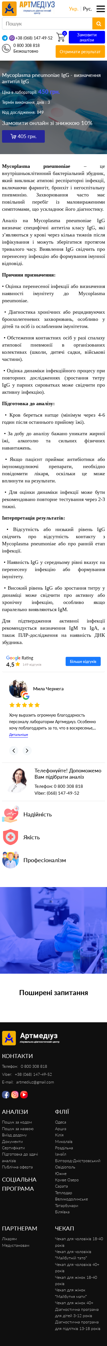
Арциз (60, 1128)
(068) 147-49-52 (63, 793)
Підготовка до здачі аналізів (20, 1157)
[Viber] (12, 38)
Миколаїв (63, 1141)
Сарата (61, 1186)
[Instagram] (15, 1094)
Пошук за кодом (17, 1122)
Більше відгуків (83, 661)
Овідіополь (65, 1166)
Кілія (59, 1134)
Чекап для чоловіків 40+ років (77, 1267)
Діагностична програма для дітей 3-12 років (77, 1312)
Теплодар (63, 1192)
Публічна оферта (17, 1166)
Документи (12, 1141)
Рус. (87, 9)
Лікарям (9, 1238)
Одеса (60, 1122)
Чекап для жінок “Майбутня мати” (71, 1293)
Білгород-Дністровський (77, 1160)
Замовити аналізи (87, 37)
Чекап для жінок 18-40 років (76, 1280)
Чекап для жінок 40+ (74, 1302)
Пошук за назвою (18, 1128)
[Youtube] (24, 1094)
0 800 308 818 (26, 45)
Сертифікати (13, 1147)
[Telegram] (5, 38)
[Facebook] (5, 1094)
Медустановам (15, 1245)
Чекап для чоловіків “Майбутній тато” (73, 1254)
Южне (60, 1173)
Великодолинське (71, 1198)
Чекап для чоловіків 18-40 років (79, 1241)
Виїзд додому (14, 1134)
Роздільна (64, 1147)
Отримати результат (80, 51)
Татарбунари (66, 1205)
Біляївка (62, 1211)
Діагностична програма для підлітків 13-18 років (77, 1325)
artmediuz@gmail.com (35, 1081)
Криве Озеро (67, 1179)
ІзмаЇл (60, 1154)
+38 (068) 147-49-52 (34, 37)
